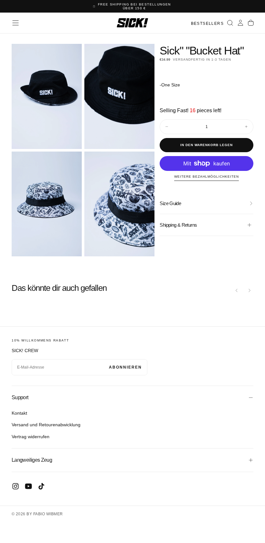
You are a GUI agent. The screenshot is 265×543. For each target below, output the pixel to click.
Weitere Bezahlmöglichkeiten (206, 176)
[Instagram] (15, 486)
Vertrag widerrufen (30, 436)
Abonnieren (125, 367)
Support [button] (20, 397)
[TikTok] (41, 486)
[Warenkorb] (251, 23)
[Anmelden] (240, 23)
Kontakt (19, 413)
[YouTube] (28, 486)
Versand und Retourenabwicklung (46, 424)
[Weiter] (249, 290)
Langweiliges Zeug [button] (32, 460)
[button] (15, 23)
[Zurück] (236, 290)
